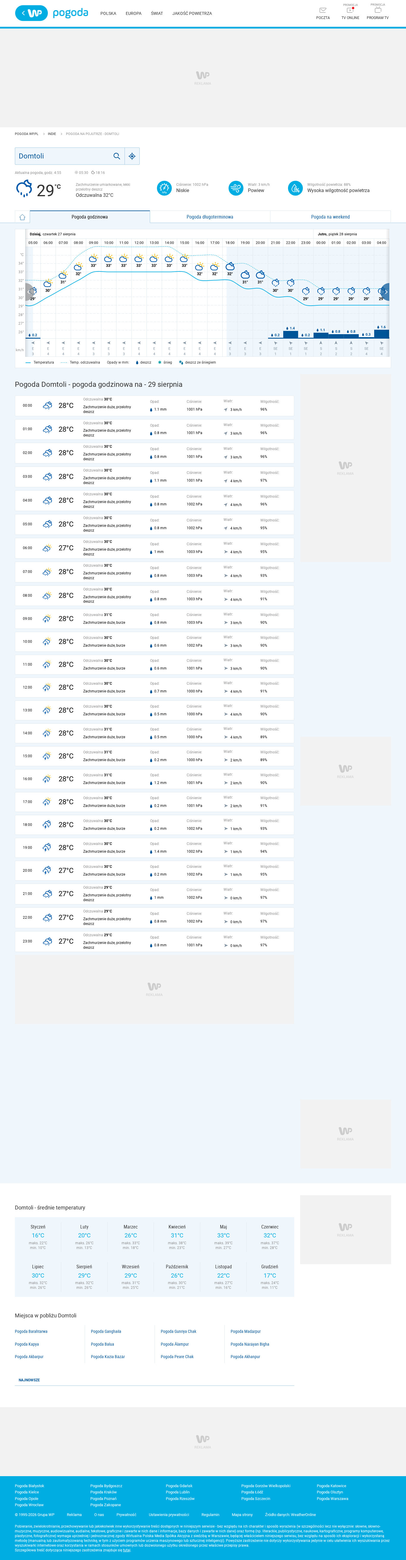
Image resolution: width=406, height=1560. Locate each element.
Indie (52, 134)
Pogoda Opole (26, 1498)
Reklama (74, 1514)
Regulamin (210, 1514)
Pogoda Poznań (103, 1498)
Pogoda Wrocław (29, 1505)
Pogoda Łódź (252, 1492)
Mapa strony (242, 1514)
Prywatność (126, 1514)
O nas (99, 1514)
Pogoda (70, 13)
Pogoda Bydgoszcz (106, 1486)
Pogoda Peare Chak (177, 1356)
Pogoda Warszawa (332, 1498)
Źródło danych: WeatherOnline (290, 1514)
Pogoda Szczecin (255, 1498)
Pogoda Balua (102, 1344)
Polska (108, 13)
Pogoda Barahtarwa (31, 1331)
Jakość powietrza (192, 13)
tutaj (126, 1550)
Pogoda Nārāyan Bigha (250, 1344)
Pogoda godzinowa (90, 216)
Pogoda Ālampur (175, 1344)
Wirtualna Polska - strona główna (31, 13)
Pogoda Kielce (27, 1492)
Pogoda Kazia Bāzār (108, 1356)
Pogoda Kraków (103, 1492)
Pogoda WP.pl (27, 134)
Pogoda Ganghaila (106, 1331)
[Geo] (132, 156)
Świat (157, 13)
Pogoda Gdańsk (179, 1486)
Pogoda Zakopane (105, 1505)
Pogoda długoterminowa (210, 216)
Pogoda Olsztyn (330, 1492)
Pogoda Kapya (27, 1344)
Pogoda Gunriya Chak (178, 1331)
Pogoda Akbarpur (29, 1356)
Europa (133, 13)
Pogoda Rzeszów (180, 1498)
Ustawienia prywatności (169, 1514)
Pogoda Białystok (29, 1486)
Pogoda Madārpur (246, 1331)
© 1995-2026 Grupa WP (34, 1514)
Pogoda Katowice (331, 1486)
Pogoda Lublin (178, 1492)
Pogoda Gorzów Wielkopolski (265, 1486)
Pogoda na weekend (330, 216)
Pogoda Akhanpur (245, 1356)
